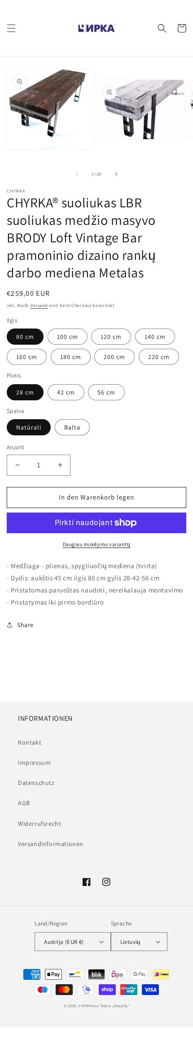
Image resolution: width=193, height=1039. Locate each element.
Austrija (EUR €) (63, 942)
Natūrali (28, 427)
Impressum (34, 762)
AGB (24, 803)
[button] (11, 28)
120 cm (111, 337)
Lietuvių (130, 942)
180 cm (70, 357)
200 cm (114, 357)
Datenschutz (36, 783)
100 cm (67, 337)
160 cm (26, 357)
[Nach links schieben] (77, 174)
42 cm (66, 392)
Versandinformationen (50, 844)
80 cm (25, 337)
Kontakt (29, 742)
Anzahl (15, 447)
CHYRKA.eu (89, 1005)
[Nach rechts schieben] (116, 174)
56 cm (106, 392)
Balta (72, 427)
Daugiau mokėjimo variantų (97, 544)
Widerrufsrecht (39, 824)
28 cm (25, 392)
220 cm (159, 357)
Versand (39, 305)
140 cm (155, 337)
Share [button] (25, 625)
